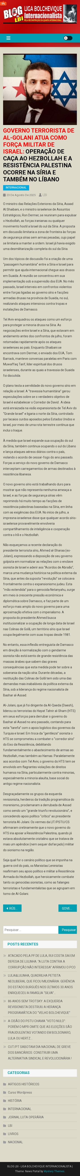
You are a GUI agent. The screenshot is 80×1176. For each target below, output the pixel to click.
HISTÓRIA (15, 1100)
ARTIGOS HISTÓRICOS (23, 1084)
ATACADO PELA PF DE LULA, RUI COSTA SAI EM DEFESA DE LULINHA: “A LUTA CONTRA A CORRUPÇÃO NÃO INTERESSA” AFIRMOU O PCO (42, 961)
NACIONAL (15, 1142)
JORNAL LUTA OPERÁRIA (26, 1117)
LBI (45, 195)
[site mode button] (68, 38)
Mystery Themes (54, 1171)
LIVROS (13, 1134)
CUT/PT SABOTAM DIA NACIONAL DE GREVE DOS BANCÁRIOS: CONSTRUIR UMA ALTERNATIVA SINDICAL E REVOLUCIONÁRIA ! (40, 1052)
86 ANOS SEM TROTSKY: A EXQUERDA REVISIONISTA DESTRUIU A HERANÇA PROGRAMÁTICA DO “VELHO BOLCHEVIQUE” (39, 1006)
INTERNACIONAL (16, 187)
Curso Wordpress (20, 1092)
